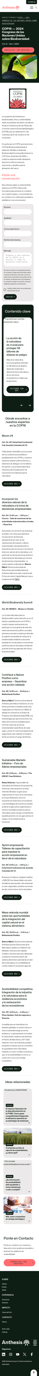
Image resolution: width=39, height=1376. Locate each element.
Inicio (5, 17)
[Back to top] (34, 1373)
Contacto (7, 1317)
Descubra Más (11, 484)
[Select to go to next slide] (30, 405)
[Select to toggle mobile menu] (31, 7)
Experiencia (8, 1295)
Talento (4, 1322)
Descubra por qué (17, 389)
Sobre (5, 1279)
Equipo (4, 1287)
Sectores (5, 1303)
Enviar (9, 297)
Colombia (31, 2)
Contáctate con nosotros (17, 50)
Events (13, 17)
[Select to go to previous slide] (22, 405)
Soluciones (5, 1300)
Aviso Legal (5, 1329)
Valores (4, 1284)
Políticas (4, 1332)
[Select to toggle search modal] (36, 7)
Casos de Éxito (7, 1312)
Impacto (6, 1308)
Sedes (4, 1290)
